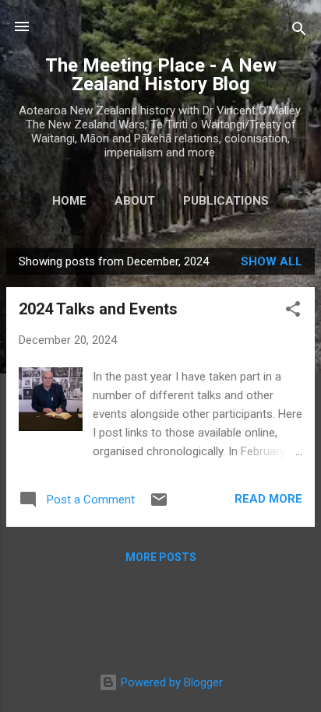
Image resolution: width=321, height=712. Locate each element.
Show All (271, 261)
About (135, 201)
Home (69, 201)
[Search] (299, 31)
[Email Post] (159, 505)
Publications (226, 201)
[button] (293, 312)
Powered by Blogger (170, 682)
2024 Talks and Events (98, 309)
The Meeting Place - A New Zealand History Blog (161, 74)
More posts (160, 557)
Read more (268, 499)
